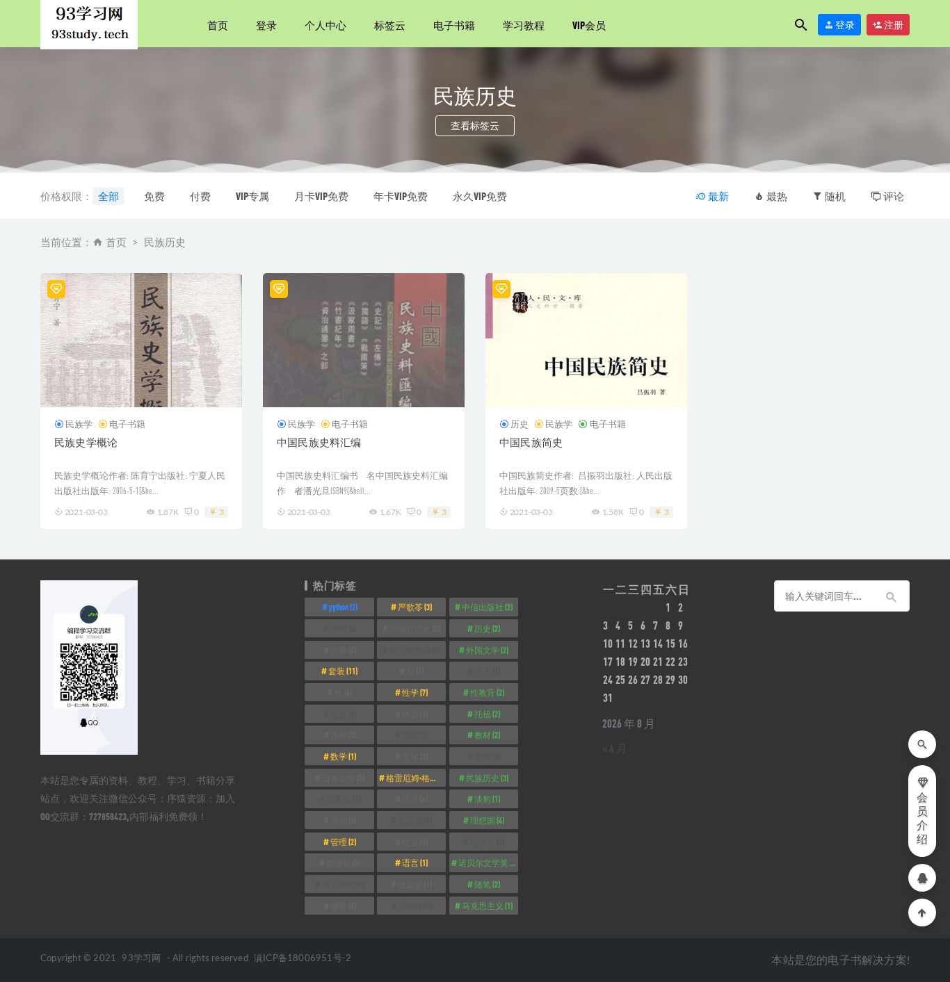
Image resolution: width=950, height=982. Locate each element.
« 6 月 (614, 748)
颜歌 (343, 905)
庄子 (487, 671)
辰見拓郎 (343, 884)
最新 (717, 196)
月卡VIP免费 (321, 196)
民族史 (343, 798)
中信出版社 (487, 607)
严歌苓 (415, 607)
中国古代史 (414, 628)
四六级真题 (414, 650)
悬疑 (343, 714)
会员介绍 (922, 818)
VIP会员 (589, 25)
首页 (217, 25)
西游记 (343, 862)
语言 (415, 862)
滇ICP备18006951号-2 (301, 958)
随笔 (487, 884)
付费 (200, 196)
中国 (343, 628)
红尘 (415, 841)
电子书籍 (454, 25)
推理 (343, 734)
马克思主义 (487, 905)
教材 (487, 734)
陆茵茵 (415, 884)
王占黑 (415, 820)
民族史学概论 (86, 442)
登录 (266, 25)
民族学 (78, 423)
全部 (108, 196)
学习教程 (524, 25)
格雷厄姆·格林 (416, 778)
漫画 (343, 820)
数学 (343, 756)
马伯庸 (415, 905)
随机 (834, 196)
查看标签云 (475, 125)
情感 (415, 714)
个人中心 (325, 25)
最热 (775, 196)
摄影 (415, 734)
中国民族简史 (531, 442)
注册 (893, 25)
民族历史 (487, 778)
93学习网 (141, 958)
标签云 (389, 25)
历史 (519, 423)
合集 (343, 650)
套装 (342, 671)
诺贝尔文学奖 (487, 862)
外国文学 (487, 650)
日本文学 (343, 778)
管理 (343, 841)
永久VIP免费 (480, 196)
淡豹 (487, 798)
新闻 (487, 756)
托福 (487, 714)
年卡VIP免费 (400, 196)
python (343, 607)
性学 (415, 692)
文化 (415, 756)
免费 (154, 196)
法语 (415, 798)
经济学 (487, 841)
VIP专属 (252, 196)
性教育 (487, 692)
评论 (892, 196)
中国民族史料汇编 (319, 442)
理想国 (487, 820)
